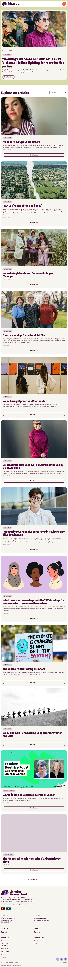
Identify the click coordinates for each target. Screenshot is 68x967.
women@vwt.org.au (42, 920)
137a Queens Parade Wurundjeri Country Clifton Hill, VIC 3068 (8, 920)
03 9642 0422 (41, 918)
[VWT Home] (10, 3)
